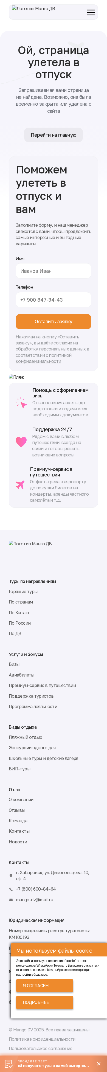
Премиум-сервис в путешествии (42, 685)
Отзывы (17, 810)
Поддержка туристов (31, 696)
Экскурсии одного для (32, 747)
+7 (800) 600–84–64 (36, 889)
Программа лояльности (33, 706)
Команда (18, 820)
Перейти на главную (53, 135)
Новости (18, 841)
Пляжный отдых (25, 737)
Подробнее (36, 1002)
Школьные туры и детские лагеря (43, 758)
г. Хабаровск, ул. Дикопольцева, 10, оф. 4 (52, 875)
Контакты (19, 831)
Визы (14, 664)
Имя (20, 258)
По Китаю (19, 612)
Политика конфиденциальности (42, 1039)
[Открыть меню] (90, 12)
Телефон (24, 287)
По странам (21, 602)
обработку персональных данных (51, 349)
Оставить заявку (53, 321)
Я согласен (36, 985)
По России (19, 623)
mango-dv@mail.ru (34, 899)
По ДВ (15, 633)
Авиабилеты (22, 675)
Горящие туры (23, 591)
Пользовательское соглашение (40, 1048)
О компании (21, 799)
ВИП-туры (19, 768)
